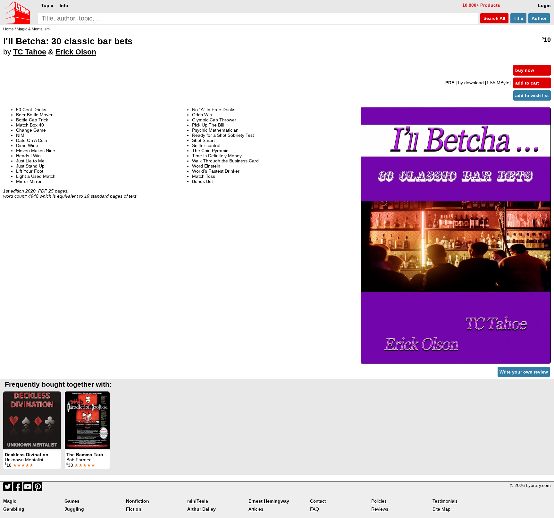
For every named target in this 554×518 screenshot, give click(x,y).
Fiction (133, 509)
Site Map (441, 509)
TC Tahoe (29, 52)
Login (544, 5)
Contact (318, 501)
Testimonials (444, 501)
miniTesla (197, 501)
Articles (255, 509)
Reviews (379, 509)
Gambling (13, 509)
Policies (379, 501)
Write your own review (523, 371)
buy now (524, 70)
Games (72, 501)
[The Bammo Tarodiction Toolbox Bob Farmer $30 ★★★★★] (87, 420)
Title (518, 18)
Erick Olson (75, 52)
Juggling (74, 509)
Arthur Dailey (201, 509)
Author (539, 18)
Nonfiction (137, 501)
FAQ (314, 509)
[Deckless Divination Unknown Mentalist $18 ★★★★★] (32, 420)
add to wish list (532, 95)
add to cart (527, 83)
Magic (9, 501)
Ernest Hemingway (268, 501)
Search (493, 18)
